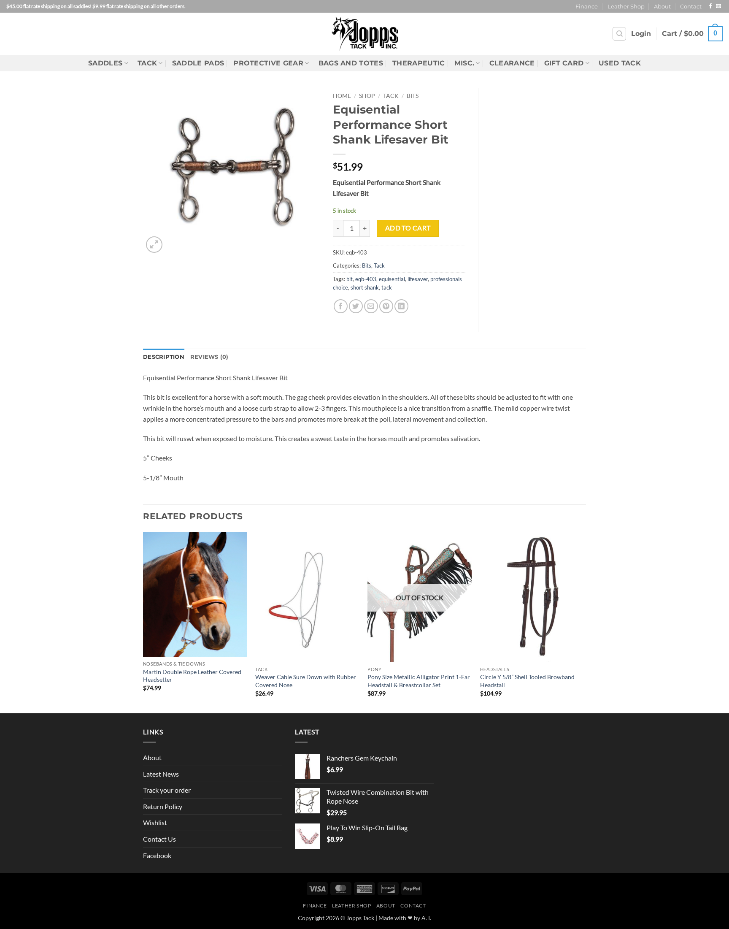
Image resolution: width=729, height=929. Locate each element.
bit (349, 279)
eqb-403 (365, 279)
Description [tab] (163, 357)
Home (342, 95)
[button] (641, 33)
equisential (392, 279)
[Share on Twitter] (356, 306)
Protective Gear (268, 63)
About (662, 6)
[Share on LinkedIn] (401, 306)
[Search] (619, 34)
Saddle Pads (198, 63)
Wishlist (155, 822)
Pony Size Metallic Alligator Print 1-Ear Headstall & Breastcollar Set (418, 680)
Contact (691, 6)
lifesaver (418, 279)
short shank (365, 287)
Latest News (161, 774)
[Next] (583, 621)
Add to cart (408, 228)
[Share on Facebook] (341, 306)
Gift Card (564, 63)
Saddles (105, 63)
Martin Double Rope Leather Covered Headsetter (192, 675)
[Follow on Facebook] (710, 6)
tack (386, 287)
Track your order (167, 790)
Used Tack (620, 63)
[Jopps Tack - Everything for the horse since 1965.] (364, 33)
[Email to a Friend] (371, 306)
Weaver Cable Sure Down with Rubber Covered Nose (305, 680)
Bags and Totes (351, 63)
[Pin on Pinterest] (386, 306)
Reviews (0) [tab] (209, 357)
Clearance (512, 63)
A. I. (426, 917)
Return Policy (162, 806)
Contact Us (159, 839)
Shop (367, 95)
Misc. (464, 63)
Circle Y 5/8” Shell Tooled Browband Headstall (527, 680)
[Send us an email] (718, 6)
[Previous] (143, 621)
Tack (147, 63)
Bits (412, 95)
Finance (586, 6)
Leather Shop (626, 6)
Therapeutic (418, 63)
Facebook (157, 855)
